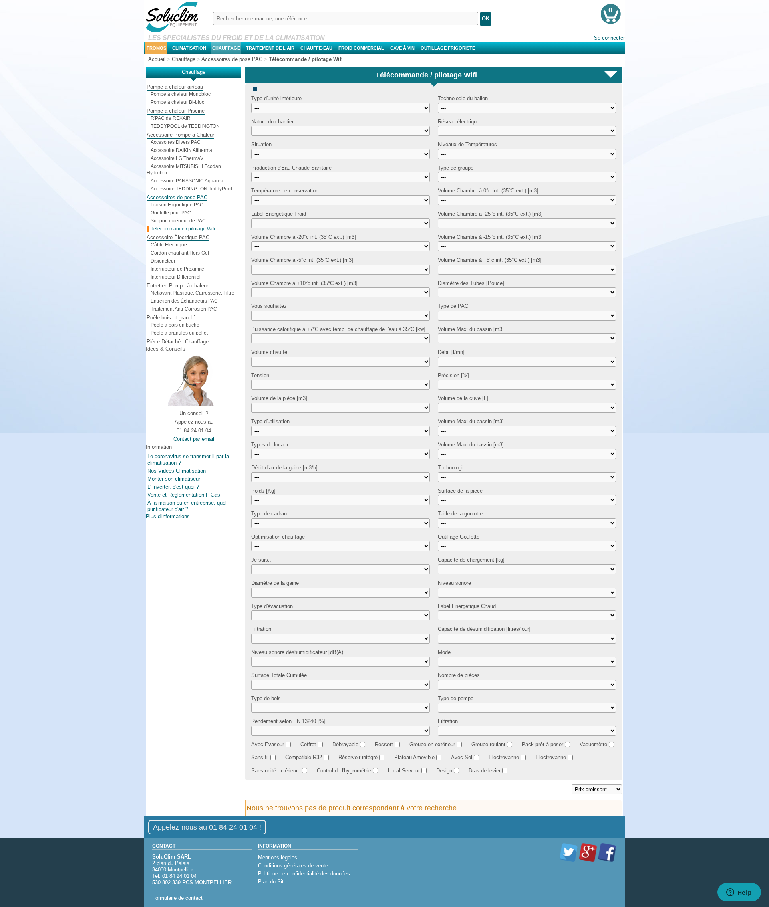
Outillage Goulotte (458, 536)
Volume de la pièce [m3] (279, 398)
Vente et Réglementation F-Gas (183, 495)
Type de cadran (269, 514)
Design (444, 771)
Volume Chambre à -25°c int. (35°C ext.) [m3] (490, 214)
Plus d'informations (168, 516)
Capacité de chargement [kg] (471, 560)
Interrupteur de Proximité (177, 269)
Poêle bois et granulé (171, 318)
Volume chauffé (269, 352)
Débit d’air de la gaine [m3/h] (284, 468)
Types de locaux (270, 444)
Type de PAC (453, 306)
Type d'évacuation (272, 606)
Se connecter (609, 38)
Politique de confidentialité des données (304, 874)
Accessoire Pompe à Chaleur (180, 135)
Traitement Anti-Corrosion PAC (184, 309)
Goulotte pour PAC (171, 213)
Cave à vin (402, 48)
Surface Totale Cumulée (279, 675)
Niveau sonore (454, 583)
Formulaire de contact (177, 898)
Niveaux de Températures (467, 144)
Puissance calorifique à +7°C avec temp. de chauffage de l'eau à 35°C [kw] (338, 329)
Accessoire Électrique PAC (178, 237)
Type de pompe (455, 698)
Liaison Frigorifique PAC (177, 205)
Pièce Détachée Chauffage (178, 342)
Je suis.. (261, 560)
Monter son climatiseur (173, 479)
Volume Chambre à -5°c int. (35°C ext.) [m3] (302, 260)
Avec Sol (461, 757)
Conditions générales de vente (293, 866)
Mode (444, 652)
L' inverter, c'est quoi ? (173, 487)
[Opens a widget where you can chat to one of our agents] (739, 893)
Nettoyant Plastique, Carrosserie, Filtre (192, 293)
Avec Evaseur (267, 744)
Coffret (308, 744)
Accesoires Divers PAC (176, 142)
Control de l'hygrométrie (344, 771)
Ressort (384, 744)
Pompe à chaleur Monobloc (181, 94)
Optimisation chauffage (278, 536)
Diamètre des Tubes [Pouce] (471, 283)
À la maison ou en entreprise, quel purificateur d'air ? (187, 506)
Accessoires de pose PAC (177, 197)
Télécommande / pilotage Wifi (183, 229)
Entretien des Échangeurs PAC (184, 301)
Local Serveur (404, 771)
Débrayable (345, 744)
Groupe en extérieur (432, 744)
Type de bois (266, 698)
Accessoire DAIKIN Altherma (181, 150)
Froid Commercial (361, 48)
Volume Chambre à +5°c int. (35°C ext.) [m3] (490, 260)
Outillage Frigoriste (448, 48)
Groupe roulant (488, 744)
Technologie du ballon (463, 98)
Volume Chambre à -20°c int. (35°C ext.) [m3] (303, 237)
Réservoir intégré (358, 757)
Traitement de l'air (270, 48)
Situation (261, 144)
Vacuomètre (593, 744)
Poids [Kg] (263, 490)
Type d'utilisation (270, 421)
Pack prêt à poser (542, 744)
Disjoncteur (163, 261)
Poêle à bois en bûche (175, 325)
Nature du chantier (272, 121)
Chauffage (226, 48)
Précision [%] (453, 375)
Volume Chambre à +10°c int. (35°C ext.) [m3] (304, 283)
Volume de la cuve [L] (463, 398)
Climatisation (189, 48)
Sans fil (260, 757)
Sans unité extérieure (275, 771)
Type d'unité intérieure (276, 98)
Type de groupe (455, 167)
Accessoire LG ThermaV (177, 158)
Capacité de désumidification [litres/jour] (484, 629)
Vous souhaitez (269, 306)
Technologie (451, 468)
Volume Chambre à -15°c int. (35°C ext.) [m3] (490, 237)
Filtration (261, 629)
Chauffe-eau (316, 48)
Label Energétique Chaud (467, 606)
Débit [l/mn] (451, 352)
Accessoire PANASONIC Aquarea (187, 181)
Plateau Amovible (414, 757)
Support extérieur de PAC (178, 221)
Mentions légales (277, 857)
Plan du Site (272, 882)
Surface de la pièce (460, 490)
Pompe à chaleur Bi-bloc (177, 102)
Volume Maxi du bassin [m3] (471, 329)
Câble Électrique (169, 245)
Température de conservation (284, 191)
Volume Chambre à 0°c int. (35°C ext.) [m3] (488, 191)
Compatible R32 (303, 757)
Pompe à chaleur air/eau (175, 87)
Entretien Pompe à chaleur (177, 286)
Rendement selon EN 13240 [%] (288, 721)
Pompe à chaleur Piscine (176, 111)
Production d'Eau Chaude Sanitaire (291, 167)
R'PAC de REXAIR (171, 118)
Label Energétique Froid (278, 214)
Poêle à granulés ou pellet (179, 333)
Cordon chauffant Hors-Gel (180, 253)
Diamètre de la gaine (275, 583)
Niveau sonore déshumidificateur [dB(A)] (298, 652)
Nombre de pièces (459, 675)
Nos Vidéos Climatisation (176, 471)
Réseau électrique (458, 121)
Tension (260, 375)
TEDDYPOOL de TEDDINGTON (185, 126)
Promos (156, 48)
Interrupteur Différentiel (176, 277)
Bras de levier (485, 771)
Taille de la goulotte (460, 514)
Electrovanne (504, 757)
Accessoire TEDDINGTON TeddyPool (191, 189)
